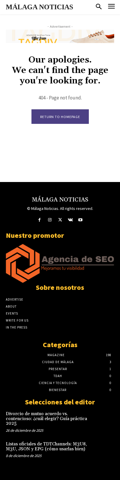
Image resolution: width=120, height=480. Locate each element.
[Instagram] (49, 220)
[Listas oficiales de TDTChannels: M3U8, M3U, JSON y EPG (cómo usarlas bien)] (103, 451)
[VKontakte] (70, 220)
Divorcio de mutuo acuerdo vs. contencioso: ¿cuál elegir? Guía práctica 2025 (46, 418)
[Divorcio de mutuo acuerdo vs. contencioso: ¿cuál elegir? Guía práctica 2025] (103, 421)
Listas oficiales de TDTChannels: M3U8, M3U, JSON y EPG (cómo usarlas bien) (46, 446)
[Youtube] (80, 220)
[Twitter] (59, 220)
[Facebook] (39, 220)
